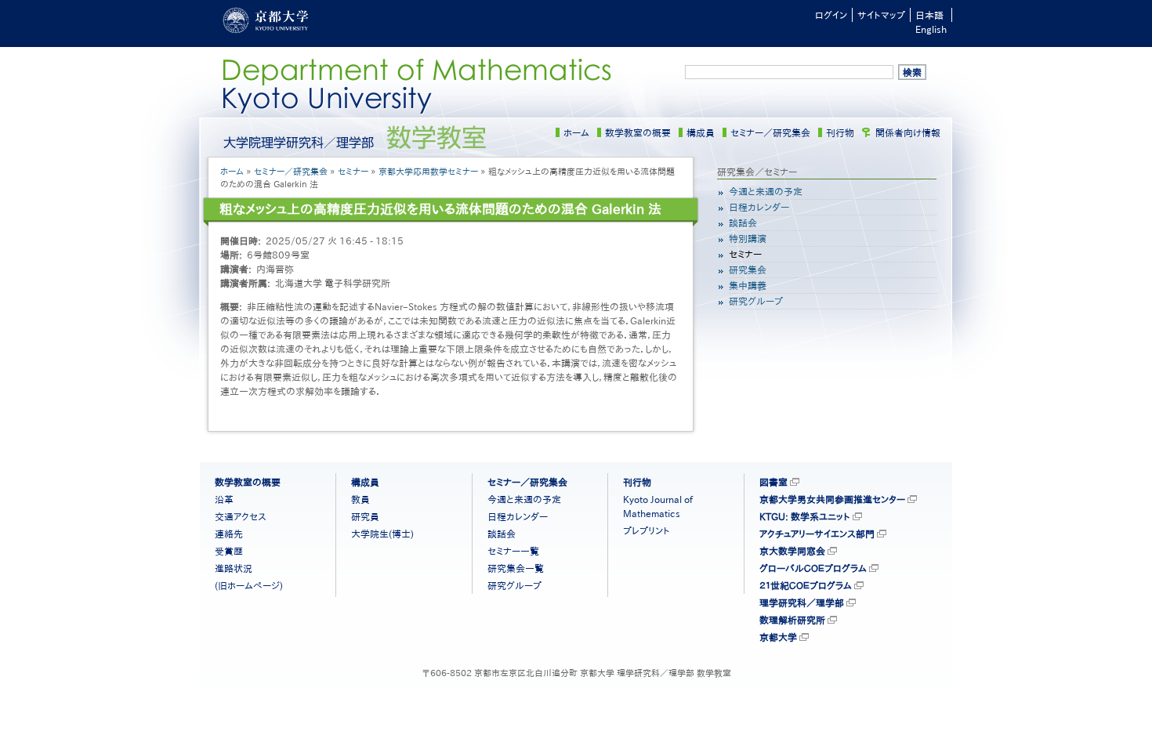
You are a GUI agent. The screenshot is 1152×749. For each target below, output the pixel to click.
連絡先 (229, 533)
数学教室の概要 (638, 132)
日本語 (929, 15)
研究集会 (747, 269)
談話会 (743, 222)
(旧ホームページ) (249, 585)
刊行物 (840, 132)
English (931, 29)
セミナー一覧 (513, 550)
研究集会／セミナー (757, 171)
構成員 (700, 132)
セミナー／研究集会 (770, 132)
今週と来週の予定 (765, 191)
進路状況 (233, 568)
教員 (360, 499)
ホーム (576, 132)
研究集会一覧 (515, 568)
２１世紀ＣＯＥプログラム (805, 585)
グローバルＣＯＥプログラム (813, 568)
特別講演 (747, 238)
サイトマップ (881, 15)
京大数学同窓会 (792, 550)
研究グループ (756, 301)
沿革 (224, 499)
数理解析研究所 (792, 619)
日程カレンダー (759, 207)
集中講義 (747, 285)
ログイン (831, 15)
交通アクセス (240, 516)
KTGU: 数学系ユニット (804, 516)
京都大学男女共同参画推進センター (832, 499)
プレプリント (646, 530)
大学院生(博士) (382, 533)
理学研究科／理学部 (801, 602)
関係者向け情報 (907, 132)
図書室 (773, 482)
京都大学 (778, 637)
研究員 (365, 516)
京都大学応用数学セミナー (428, 171)
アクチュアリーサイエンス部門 (817, 533)
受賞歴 (229, 550)
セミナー (353, 171)
